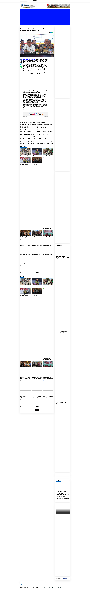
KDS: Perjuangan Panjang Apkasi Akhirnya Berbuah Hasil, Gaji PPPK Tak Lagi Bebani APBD (45, 127)
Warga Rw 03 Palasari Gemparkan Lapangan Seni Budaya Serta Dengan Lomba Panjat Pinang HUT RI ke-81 (28, 141)
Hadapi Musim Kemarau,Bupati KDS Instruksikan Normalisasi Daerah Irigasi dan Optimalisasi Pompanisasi (28, 122)
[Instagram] (34, 114)
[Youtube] (38, 114)
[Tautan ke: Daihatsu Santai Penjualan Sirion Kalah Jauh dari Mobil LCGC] (57, 436)
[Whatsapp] (52, 32)
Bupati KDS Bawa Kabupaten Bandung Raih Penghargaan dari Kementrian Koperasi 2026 (28, 127)
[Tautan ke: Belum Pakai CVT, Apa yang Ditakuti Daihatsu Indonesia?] (57, 365)
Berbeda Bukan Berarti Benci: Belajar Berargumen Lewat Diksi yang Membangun (42, 117)
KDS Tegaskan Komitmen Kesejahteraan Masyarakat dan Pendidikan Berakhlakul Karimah (45, 122)
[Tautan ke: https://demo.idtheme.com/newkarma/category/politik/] (69, 504)
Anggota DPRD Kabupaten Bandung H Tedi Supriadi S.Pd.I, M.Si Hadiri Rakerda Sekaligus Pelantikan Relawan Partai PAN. (62, 510)
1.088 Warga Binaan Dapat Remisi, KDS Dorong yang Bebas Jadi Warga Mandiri (27, 136)
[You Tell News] (23, 584)
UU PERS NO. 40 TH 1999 (62, 587)
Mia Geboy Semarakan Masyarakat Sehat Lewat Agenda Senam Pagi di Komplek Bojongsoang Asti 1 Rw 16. (62, 496)
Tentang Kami (41, 587)
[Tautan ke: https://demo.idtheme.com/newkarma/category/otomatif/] (69, 245)
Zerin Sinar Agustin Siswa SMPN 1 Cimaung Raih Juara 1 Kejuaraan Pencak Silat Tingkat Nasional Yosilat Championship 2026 (63, 498)
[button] (69, 1)
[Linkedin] (36, 114)
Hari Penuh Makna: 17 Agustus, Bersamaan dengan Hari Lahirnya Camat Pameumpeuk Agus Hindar (44, 136)
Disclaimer (49, 587)
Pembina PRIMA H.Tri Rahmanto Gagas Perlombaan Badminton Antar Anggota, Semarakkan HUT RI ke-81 (62, 500)
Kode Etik (45, 587)
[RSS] (42, 114)
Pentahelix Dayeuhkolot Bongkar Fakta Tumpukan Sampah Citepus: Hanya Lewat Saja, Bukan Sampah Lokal (28, 124)
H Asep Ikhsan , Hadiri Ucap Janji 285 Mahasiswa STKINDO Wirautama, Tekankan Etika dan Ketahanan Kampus (28, 134)
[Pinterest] (33, 114)
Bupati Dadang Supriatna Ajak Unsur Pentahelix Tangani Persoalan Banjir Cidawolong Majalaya (28, 117)
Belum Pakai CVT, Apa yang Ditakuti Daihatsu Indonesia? (64, 331)
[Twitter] (31, 114)
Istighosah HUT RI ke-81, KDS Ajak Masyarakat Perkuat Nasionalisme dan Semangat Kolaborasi (44, 134)
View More (37, 409)
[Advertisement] (48, 16)
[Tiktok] (40, 114)
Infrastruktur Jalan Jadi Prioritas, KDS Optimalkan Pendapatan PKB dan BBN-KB (62, 257)
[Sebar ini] (47, 32)
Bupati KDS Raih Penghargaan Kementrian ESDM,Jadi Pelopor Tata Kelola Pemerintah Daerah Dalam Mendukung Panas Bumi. (27, 129)
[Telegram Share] (51, 32)
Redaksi (53, 587)
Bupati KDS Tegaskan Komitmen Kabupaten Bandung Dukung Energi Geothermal (44, 129)
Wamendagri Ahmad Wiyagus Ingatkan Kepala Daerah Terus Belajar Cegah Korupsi (44, 124)
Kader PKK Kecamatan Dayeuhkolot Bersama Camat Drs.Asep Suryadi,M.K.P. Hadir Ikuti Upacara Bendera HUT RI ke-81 (28, 139)
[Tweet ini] (49, 32)
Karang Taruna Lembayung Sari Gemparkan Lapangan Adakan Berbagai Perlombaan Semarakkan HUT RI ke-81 (28, 143)
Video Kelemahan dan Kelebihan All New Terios (64, 260)
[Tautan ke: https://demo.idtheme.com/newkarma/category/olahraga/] (69, 480)
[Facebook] (29, 114)
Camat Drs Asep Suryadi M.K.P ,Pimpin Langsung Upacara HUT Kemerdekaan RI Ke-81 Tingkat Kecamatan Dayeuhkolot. (45, 139)
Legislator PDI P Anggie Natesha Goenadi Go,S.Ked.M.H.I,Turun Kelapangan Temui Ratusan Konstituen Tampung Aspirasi (27, 131)
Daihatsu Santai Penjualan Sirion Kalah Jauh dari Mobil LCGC (64, 402)
